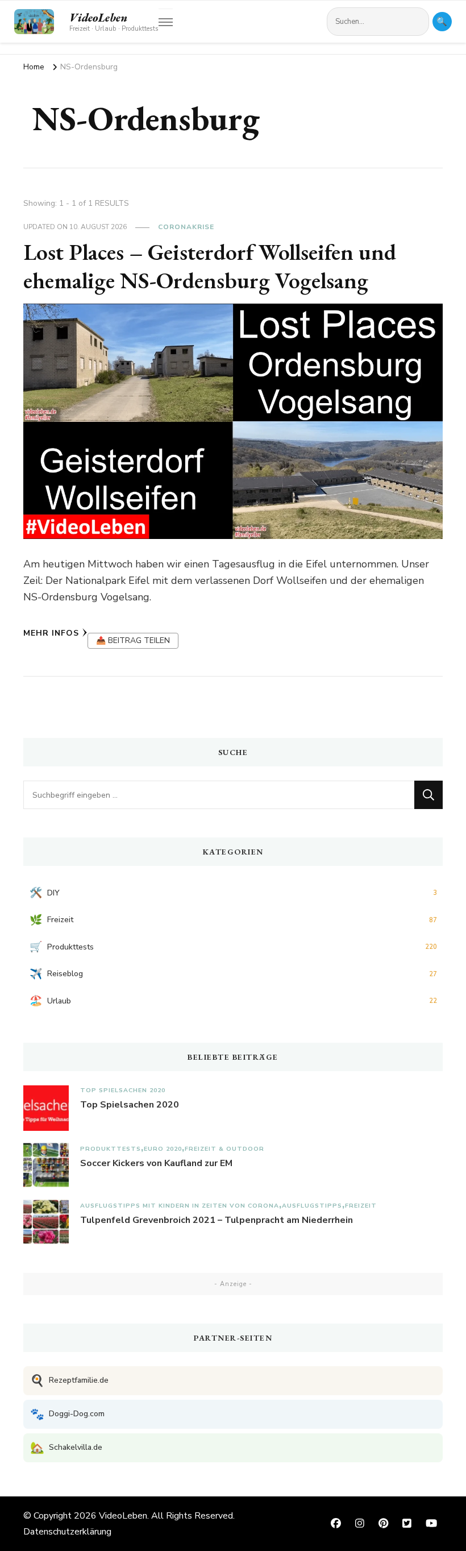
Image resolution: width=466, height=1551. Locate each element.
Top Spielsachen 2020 (122, 1090)
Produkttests (110, 1148)
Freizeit (361, 1205)
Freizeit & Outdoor (224, 1148)
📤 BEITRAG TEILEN (133, 640)
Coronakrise (186, 226)
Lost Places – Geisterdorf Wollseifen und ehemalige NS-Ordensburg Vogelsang (209, 266)
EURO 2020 (163, 1148)
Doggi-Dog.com (67, 1414)
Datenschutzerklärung (67, 1531)
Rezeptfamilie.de (69, 1380)
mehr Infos (51, 633)
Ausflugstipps (312, 1205)
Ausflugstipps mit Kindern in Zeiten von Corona (179, 1205)
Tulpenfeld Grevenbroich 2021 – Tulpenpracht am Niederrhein (216, 1220)
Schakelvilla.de (66, 1447)
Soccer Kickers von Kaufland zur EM (156, 1163)
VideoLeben (98, 17)
